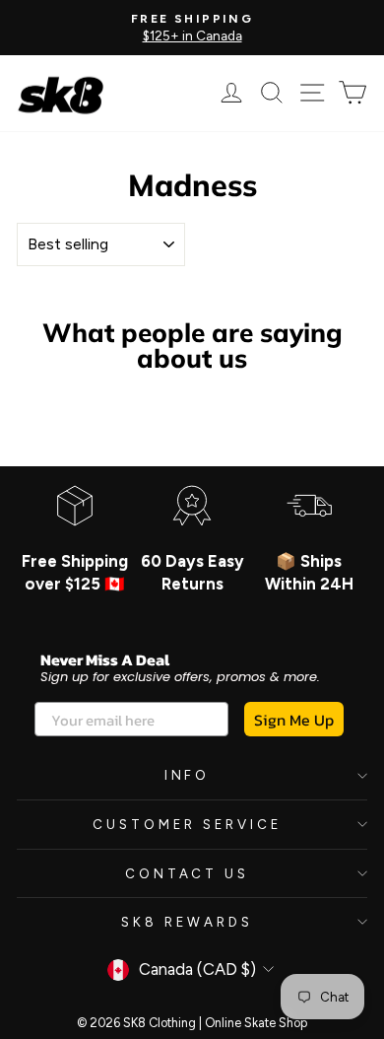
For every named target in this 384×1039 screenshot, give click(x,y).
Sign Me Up (294, 719)
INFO (187, 775)
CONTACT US (187, 873)
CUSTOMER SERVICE (187, 824)
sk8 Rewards (187, 922)
